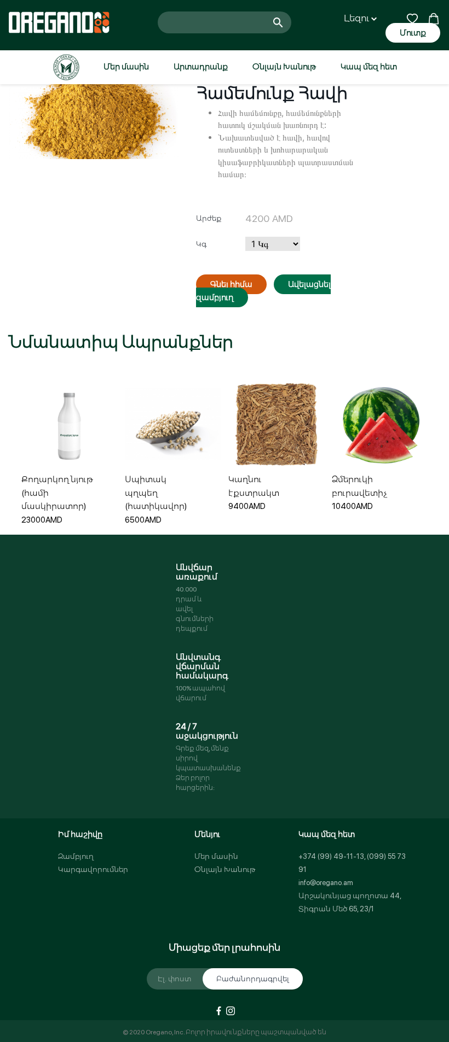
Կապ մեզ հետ (369, 66)
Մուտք (413, 32)
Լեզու (357, 18)
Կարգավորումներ (93, 869)
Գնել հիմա (231, 284)
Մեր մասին (126, 66)
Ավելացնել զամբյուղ (46, 494)
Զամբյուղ (76, 856)
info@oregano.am (325, 883)
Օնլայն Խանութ (284, 66)
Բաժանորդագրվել (252, 979)
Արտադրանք (201, 66)
